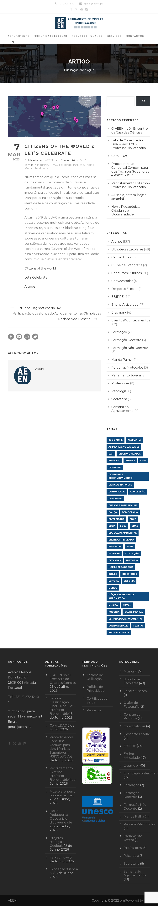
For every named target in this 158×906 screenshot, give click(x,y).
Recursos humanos (87, 36)
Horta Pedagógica (120, 567)
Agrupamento (19, 36)
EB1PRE (117, 297)
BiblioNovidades (129, 453)
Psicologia (119, 391)
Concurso (115, 498)
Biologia (114, 460)
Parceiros (94, 710)
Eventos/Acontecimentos (130, 320)
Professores (120, 383)
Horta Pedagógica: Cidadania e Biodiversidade (125, 210)
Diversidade (116, 519)
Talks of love (59, 857)
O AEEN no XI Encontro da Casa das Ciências (129, 130)
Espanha (114, 553)
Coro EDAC (119, 156)
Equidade (65, 165)
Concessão (137, 491)
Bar (110, 453)
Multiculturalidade (36, 168)
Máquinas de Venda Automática (121, 596)
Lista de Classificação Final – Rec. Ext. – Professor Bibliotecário (128, 144)
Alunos (29, 286)
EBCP (111, 526)
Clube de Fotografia (126, 265)
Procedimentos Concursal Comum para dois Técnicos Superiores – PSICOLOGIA (130, 169)
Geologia (114, 560)
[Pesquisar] (143, 101)
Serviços (114, 36)
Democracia (130, 512)
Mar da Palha (121, 359)
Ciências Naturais (120, 484)
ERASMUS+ (114, 546)
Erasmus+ (118, 312)
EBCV (123, 526)
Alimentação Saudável (123, 446)
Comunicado (116, 491)
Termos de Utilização (95, 677)
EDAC (54, 165)
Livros (112, 587)
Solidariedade (118, 625)
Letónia (129, 581)
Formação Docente (126, 340)
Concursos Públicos (126, 273)
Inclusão (78, 165)
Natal (127, 605)
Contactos (135, 36)
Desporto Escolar (124, 289)
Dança (112, 512)
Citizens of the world (40, 268)
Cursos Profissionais (122, 505)
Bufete (130, 460)
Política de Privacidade (96, 688)
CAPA (143, 460)
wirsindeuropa (118, 632)
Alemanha (134, 440)
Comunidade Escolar (50, 36)
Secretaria (119, 399)
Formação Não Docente (129, 348)
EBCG (133, 519)
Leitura (113, 581)
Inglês (90, 165)
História (132, 560)
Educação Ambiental (122, 532)
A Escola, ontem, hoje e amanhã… (62, 793)
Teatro (138, 625)
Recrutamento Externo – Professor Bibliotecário (130, 185)
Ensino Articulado (125, 304)
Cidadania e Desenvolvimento (120, 476)
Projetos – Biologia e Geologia (57, 842)
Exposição (132, 553)
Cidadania (41, 165)
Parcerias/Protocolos (127, 367)
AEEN (49, 160)
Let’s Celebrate (35, 277)
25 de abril (115, 440)
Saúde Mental (133, 612)
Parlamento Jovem (126, 375)
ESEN (130, 546)
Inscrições (129, 574)
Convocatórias (122, 281)
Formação (119, 332)
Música (113, 605)
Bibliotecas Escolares (127, 249)
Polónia (113, 612)
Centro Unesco (122, 257)
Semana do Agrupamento (122, 409)
